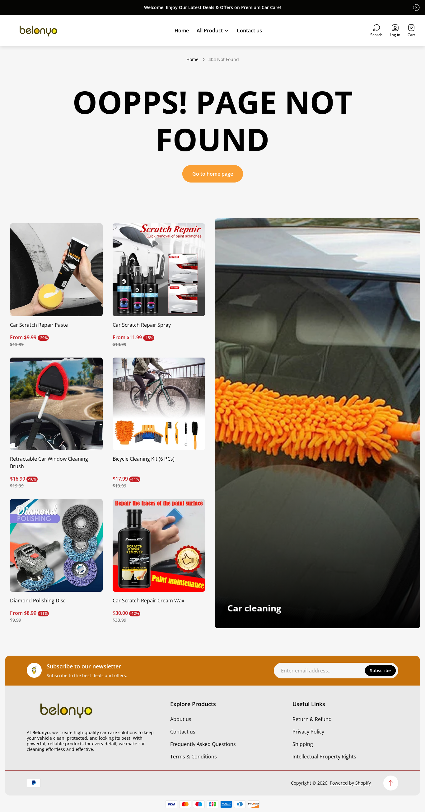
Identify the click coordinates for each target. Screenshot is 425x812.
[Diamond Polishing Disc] (56, 545)
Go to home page (212, 173)
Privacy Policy (308, 731)
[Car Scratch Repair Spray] (159, 269)
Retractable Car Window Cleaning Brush (49, 462)
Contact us (182, 731)
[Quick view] (90, 235)
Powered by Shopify (350, 783)
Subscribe (380, 670)
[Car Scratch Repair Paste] (56, 269)
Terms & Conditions (193, 756)
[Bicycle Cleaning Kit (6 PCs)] (159, 404)
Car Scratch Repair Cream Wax (148, 600)
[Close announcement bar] (416, 7)
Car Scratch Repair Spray (142, 324)
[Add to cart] (192, 370)
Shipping (302, 744)
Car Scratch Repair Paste (39, 324)
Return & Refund (312, 719)
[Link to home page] (66, 710)
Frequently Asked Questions (203, 744)
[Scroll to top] (390, 783)
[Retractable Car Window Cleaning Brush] (56, 404)
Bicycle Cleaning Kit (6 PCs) (144, 458)
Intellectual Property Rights (324, 756)
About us (180, 719)
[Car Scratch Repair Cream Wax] (159, 545)
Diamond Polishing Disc (38, 600)
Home (192, 59)
